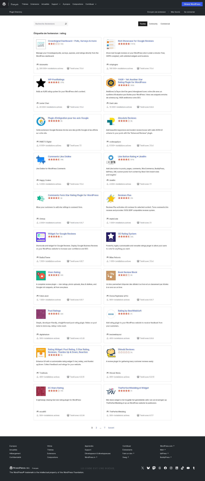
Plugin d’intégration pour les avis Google (68, 118)
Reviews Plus (124, 195)
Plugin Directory (15, 12)
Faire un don (128, 453)
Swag (126, 457)
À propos (13, 446)
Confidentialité (15, 457)
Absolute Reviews (127, 118)
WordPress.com (167, 446)
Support (88, 450)
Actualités (13, 450)
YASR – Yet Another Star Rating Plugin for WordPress (132, 80)
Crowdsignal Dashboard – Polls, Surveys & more (72, 41)
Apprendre (89, 446)
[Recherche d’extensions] (65, 23)
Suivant (111, 428)
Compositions (52, 457)
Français (35, 468)
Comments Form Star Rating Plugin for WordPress (73, 195)
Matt (163, 450)
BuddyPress (166, 457)
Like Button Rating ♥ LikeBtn (132, 156)
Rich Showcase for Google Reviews (136, 41)
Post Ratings (54, 310)
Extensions (51, 453)
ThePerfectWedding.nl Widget (133, 388)
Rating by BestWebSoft (130, 310)
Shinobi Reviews (126, 349)
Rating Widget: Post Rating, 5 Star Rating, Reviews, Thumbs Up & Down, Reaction (69, 350)
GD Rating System (127, 233)
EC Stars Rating (56, 388)
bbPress (164, 453)
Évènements (127, 450)
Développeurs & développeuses (98, 453)
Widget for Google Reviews (62, 233)
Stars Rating (54, 272)
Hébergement (15, 453)
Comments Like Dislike (59, 156)
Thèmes (50, 450)
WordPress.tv (91, 457)
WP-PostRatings (56, 79)
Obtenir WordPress (192, 4)
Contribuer (127, 446)
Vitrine (49, 446)
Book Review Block (127, 272)
